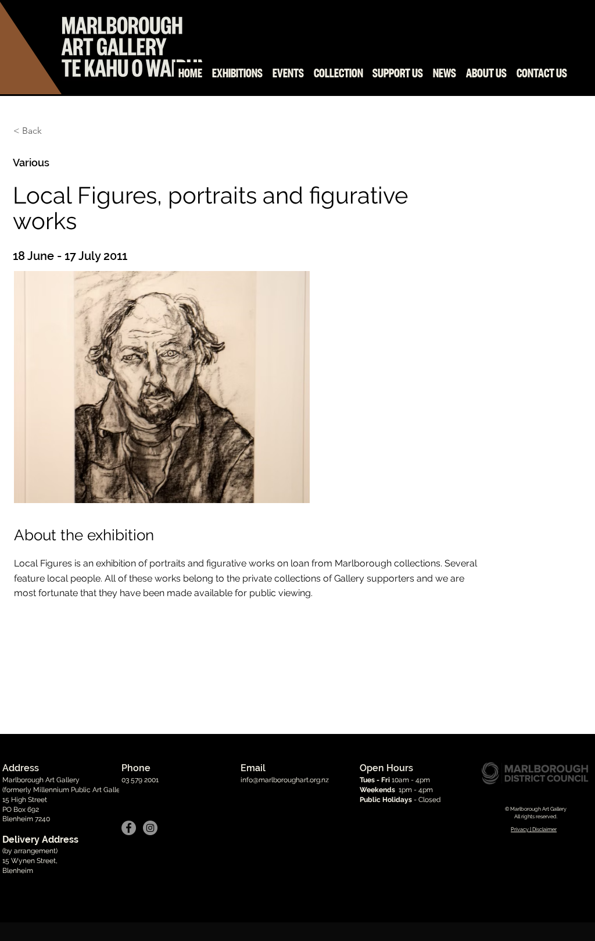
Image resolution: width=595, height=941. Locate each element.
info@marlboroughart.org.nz (285, 780)
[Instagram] (150, 828)
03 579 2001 (140, 780)
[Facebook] (128, 828)
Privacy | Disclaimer (534, 829)
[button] (162, 395)
